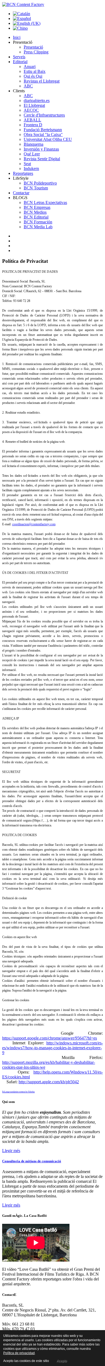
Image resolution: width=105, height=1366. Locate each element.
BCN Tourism (36, 188)
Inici (16, 37)
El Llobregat (34, 105)
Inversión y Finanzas (41, 149)
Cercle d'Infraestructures (44, 115)
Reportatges (23, 173)
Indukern (31, 168)
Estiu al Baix (35, 71)
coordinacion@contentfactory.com (33, 524)
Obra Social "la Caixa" (43, 134)
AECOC (31, 110)
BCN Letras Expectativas (45, 202)
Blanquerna (33, 144)
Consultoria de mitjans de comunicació (31, 1161)
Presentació (33, 47)
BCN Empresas (37, 207)
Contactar (21, 192)
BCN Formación (38, 222)
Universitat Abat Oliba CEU (48, 139)
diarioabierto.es (37, 100)
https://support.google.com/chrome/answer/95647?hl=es (49, 1038)
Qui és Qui (33, 76)
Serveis (19, 56)
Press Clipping (36, 52)
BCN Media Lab (38, 226)
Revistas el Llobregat (42, 81)
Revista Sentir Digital (42, 158)
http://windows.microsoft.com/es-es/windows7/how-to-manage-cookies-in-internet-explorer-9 (52, 1048)
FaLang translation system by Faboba (18, 1092)
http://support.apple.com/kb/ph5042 (49, 1081)
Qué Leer (32, 154)
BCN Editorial (36, 217)
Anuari (30, 66)
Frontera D (33, 124)
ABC (28, 86)
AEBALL (32, 120)
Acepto (62, 1361)
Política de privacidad (19, 1353)
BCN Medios (35, 212)
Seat (27, 163)
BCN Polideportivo (40, 183)
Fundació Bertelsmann (43, 129)
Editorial (20, 61)
